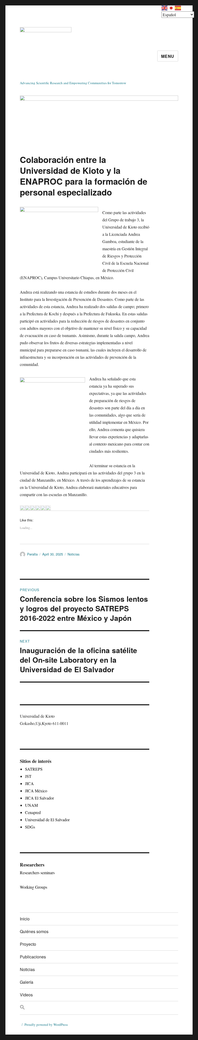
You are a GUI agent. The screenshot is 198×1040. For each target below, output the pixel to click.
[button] (99, 1007)
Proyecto (28, 944)
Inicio (25, 919)
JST (28, 776)
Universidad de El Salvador (47, 819)
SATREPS (34, 769)
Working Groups (33, 887)
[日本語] (171, 7)
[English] (164, 7)
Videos (26, 995)
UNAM (31, 805)
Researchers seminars (37, 872)
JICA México (36, 790)
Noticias (74, 554)
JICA (29, 783)
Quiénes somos (34, 931)
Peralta (32, 554)
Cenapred (33, 812)
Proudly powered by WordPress (46, 1024)
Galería (26, 982)
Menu (167, 56)
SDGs (30, 827)
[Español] (178, 7)
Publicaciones (33, 957)
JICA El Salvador (39, 798)
